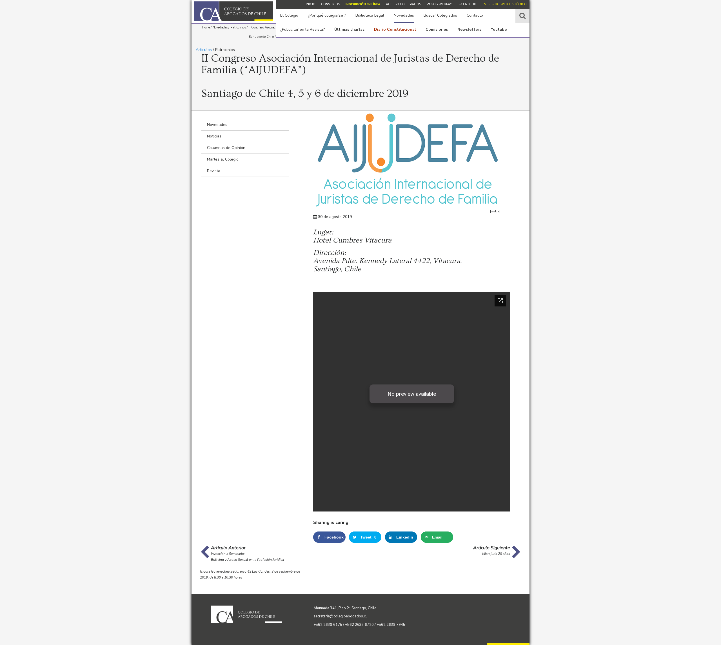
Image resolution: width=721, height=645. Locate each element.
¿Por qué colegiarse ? (327, 15)
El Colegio (289, 15)
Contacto (475, 15)
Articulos (204, 49)
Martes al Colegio (223, 159)
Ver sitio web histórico (505, 4)
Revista (213, 171)
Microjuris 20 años (496, 553)
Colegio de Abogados (233, 11)
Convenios (330, 4)
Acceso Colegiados (403, 4)
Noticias (214, 136)
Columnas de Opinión (226, 147)
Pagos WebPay (439, 4)
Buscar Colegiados (440, 15)
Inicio (310, 4)
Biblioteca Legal (369, 15)
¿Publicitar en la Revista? (302, 29)
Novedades (404, 15)
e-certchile (468, 4)
